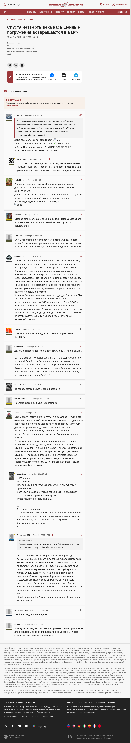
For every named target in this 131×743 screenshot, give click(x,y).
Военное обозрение (16, 20)
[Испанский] (89, 726)
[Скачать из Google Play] (39, 726)
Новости (31, 12)
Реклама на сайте (74, 702)
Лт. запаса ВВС (23, 535)
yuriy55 (17, 180)
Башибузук (22, 474)
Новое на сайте (96, 12)
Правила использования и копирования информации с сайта (29, 716)
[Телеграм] (6, 726)
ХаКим (17, 329)
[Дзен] (26, 726)
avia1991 (18, 115)
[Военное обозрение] (66, 4)
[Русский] (68, 726)
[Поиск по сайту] (126, 12)
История (59, 12)
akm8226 (18, 413)
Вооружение (45, 12)
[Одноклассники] (12, 726)
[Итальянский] (84, 726)
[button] (104, 4)
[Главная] (5, 12)
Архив (30, 20)
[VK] (19, 726)
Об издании (100, 702)
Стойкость (19, 347)
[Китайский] (99, 726)
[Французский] (94, 726)
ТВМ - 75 (18, 236)
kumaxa (17, 215)
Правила (111, 702)
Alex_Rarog (22, 159)
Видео (81, 12)
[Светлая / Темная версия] (120, 12)
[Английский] (74, 726)
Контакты (88, 702)
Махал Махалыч (21, 399)
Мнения (71, 12)
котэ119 (17, 385)
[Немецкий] (79, 726)
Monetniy (18, 624)
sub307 (17, 256)
